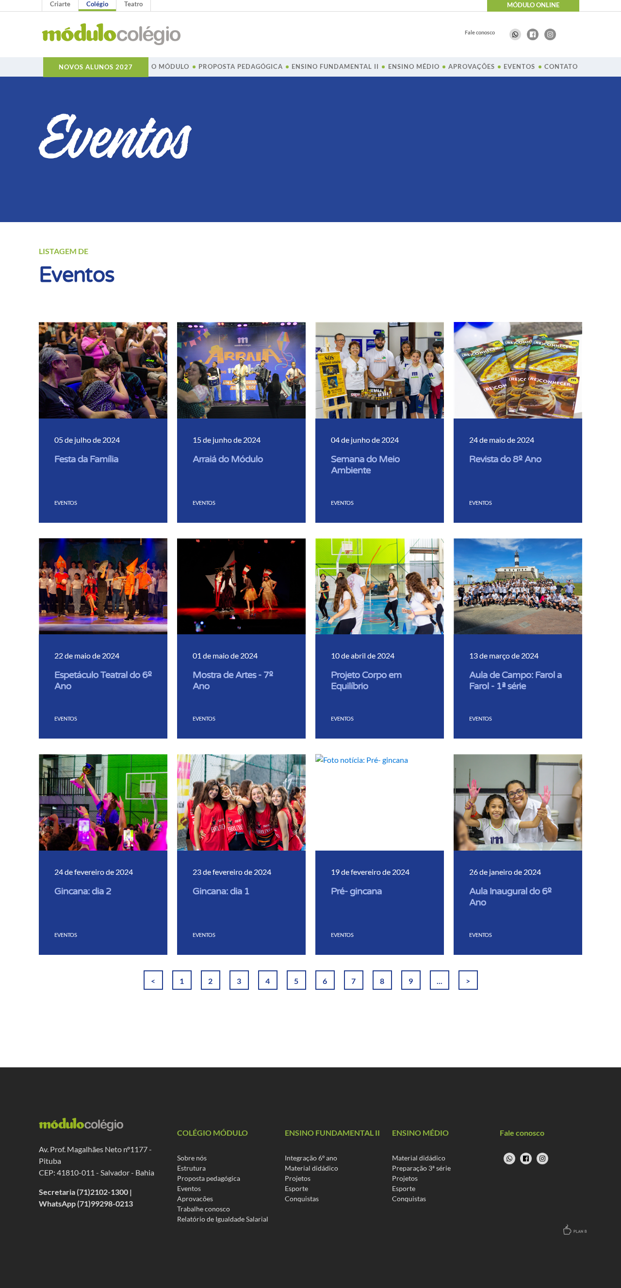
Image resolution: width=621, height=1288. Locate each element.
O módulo (170, 66)
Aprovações (471, 66)
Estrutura (191, 1168)
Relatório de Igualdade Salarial (222, 1219)
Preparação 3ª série (421, 1168)
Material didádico (311, 1168)
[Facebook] (533, 34)
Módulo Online (533, 5)
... (439, 980)
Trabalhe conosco (203, 1209)
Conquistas (302, 1198)
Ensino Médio (414, 66)
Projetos (297, 1178)
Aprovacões (195, 1198)
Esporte (296, 1188)
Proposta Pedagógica (240, 66)
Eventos (519, 66)
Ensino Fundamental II (335, 66)
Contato (561, 66)
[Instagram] (550, 34)
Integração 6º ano (311, 1158)
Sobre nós (192, 1158)
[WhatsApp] (515, 34)
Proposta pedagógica (208, 1178)
